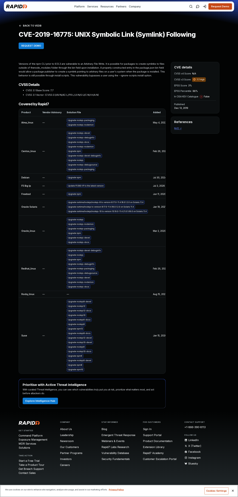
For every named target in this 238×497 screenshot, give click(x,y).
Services (92, 6)
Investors (66, 459)
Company (135, 6)
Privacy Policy (116, 489)
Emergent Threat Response (118, 435)
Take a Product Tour (31, 464)
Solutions (24, 447)
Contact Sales (27, 473)
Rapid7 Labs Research (115, 447)
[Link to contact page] (198, 6)
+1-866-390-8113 (195, 427)
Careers (65, 465)
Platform (79, 6)
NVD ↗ (178, 128)
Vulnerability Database (115, 453)
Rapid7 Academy (153, 453)
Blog (104, 429)
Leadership (67, 435)
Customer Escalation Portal (159, 459)
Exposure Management (33, 439)
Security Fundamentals (116, 459)
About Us (66, 429)
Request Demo (220, 6)
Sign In (147, 429)
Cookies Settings (216, 490)
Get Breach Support (31, 468)
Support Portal (152, 435)
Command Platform (31, 435)
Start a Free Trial (29, 460)
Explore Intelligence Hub (40, 400)
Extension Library (153, 447)
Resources (107, 6)
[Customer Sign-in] (204, 6)
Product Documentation (157, 441)
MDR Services (27, 443)
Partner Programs (71, 453)
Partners (121, 6)
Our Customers (69, 447)
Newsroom (67, 441)
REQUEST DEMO (31, 45)
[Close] (232, 490)
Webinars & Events (113, 441)
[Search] (191, 6)
